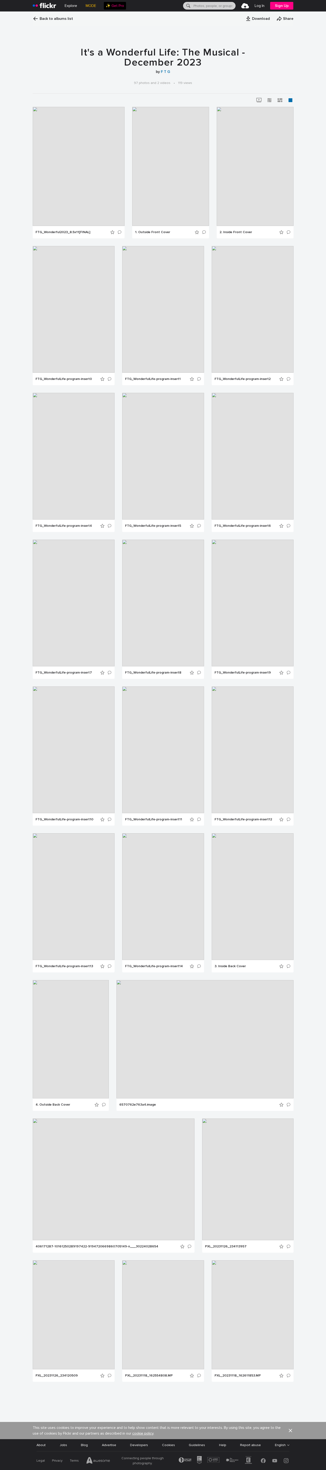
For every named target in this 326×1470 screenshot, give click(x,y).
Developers (139, 1445)
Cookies (168, 1445)
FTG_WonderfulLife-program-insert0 (64, 379)
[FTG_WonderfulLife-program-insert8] (163, 603)
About (41, 1445)
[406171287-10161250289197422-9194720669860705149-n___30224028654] (114, 1179)
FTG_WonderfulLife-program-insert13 (64, 966)
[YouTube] (275, 1461)
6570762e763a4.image (137, 1105)
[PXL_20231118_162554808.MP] (163, 1314)
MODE (91, 5)
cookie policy (142, 1433)
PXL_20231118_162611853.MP (238, 1375)
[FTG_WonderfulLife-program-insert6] (253, 456)
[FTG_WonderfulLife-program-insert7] (74, 603)
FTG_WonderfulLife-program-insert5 (153, 526)
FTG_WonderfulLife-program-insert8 (153, 673)
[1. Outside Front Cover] (170, 166)
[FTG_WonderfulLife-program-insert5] (163, 456)
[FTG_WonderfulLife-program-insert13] (74, 896)
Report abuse (250, 1445)
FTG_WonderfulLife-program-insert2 (243, 379)
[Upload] (245, 6)
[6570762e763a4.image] (205, 1039)
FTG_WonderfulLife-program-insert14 (154, 966)
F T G (165, 71)
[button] (258, 18)
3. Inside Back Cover (230, 966)
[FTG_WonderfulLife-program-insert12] (253, 749)
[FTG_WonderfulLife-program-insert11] (163, 749)
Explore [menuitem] (71, 5)
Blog (84, 1445)
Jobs (63, 1445)
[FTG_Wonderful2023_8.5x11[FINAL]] (79, 166)
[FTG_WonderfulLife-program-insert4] (74, 456)
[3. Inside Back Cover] (253, 896)
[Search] (188, 6)
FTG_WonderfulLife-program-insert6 (243, 526)
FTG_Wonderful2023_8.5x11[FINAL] (63, 232)
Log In (259, 5)
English (280, 1445)
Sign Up (282, 5)
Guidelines (197, 1445)
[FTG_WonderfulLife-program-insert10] (74, 749)
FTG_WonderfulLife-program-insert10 (64, 819)
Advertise (109, 1445)
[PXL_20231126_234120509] (74, 1314)
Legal (41, 1461)
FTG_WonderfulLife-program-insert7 (64, 673)
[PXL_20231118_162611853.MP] (253, 1314)
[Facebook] (263, 1461)
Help (222, 1445)
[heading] (44, 5)
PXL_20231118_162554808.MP (149, 1375)
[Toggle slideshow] (259, 100)
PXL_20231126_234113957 (226, 1246)
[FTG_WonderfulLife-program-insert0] (74, 309)
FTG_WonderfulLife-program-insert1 (153, 379)
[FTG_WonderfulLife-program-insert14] (163, 896)
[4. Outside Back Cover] (71, 1039)
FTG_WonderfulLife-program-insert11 (153, 819)
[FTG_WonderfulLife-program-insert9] (253, 603)
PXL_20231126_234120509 (57, 1375)
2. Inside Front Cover (236, 232)
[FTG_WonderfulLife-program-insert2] (253, 309)
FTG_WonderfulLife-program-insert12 (243, 819)
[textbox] (214, 6)
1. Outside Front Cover (152, 232)
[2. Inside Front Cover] (255, 166)
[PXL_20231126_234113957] (248, 1179)
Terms (74, 1461)
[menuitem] (115, 5)
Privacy (57, 1461)
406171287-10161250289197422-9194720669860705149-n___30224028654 (97, 1246)
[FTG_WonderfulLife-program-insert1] (163, 309)
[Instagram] (286, 1461)
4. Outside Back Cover (53, 1105)
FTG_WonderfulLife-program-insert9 (243, 673)
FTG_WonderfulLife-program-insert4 (64, 526)
